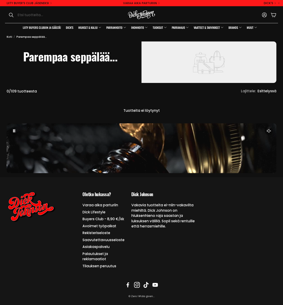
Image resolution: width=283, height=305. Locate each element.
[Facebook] (128, 285)
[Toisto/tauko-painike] (14, 131)
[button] (49, 15)
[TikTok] (146, 285)
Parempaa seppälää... (31, 37)
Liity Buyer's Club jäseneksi (28, 3)
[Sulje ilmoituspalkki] (279, 3)
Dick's (268, 3)
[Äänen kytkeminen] (269, 131)
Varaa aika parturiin (140, 3)
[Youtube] (155, 285)
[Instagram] (137, 285)
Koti (9, 37)
